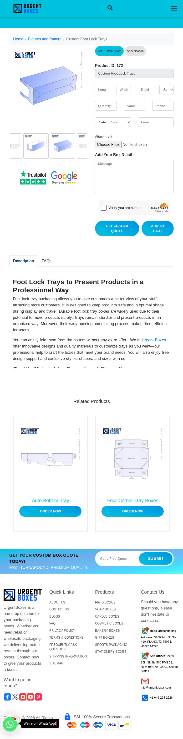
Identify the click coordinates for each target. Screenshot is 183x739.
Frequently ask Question (63, 647)
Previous (5, 143)
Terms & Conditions (66, 637)
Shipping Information (68, 656)
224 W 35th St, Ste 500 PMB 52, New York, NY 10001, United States (159, 663)
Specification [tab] (135, 51)
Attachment (103, 136)
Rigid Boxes (105, 602)
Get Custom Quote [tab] (109, 51)
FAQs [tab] (46, 261)
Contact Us (59, 609)
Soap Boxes (105, 609)
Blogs (54, 616)
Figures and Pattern (44, 39)
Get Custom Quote (117, 228)
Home (18, 39)
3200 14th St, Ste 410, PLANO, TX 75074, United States (158, 638)
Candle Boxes (107, 616)
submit (155, 558)
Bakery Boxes (107, 630)
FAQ (52, 623)
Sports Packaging (111, 645)
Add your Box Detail (113, 155)
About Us (57, 602)
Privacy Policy (62, 630)
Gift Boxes (104, 637)
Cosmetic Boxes (109, 623)
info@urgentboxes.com (156, 687)
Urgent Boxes (154, 340)
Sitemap (56, 663)
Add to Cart (157, 228)
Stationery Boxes (111, 651)
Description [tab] (23, 261)
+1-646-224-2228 (161, 697)
